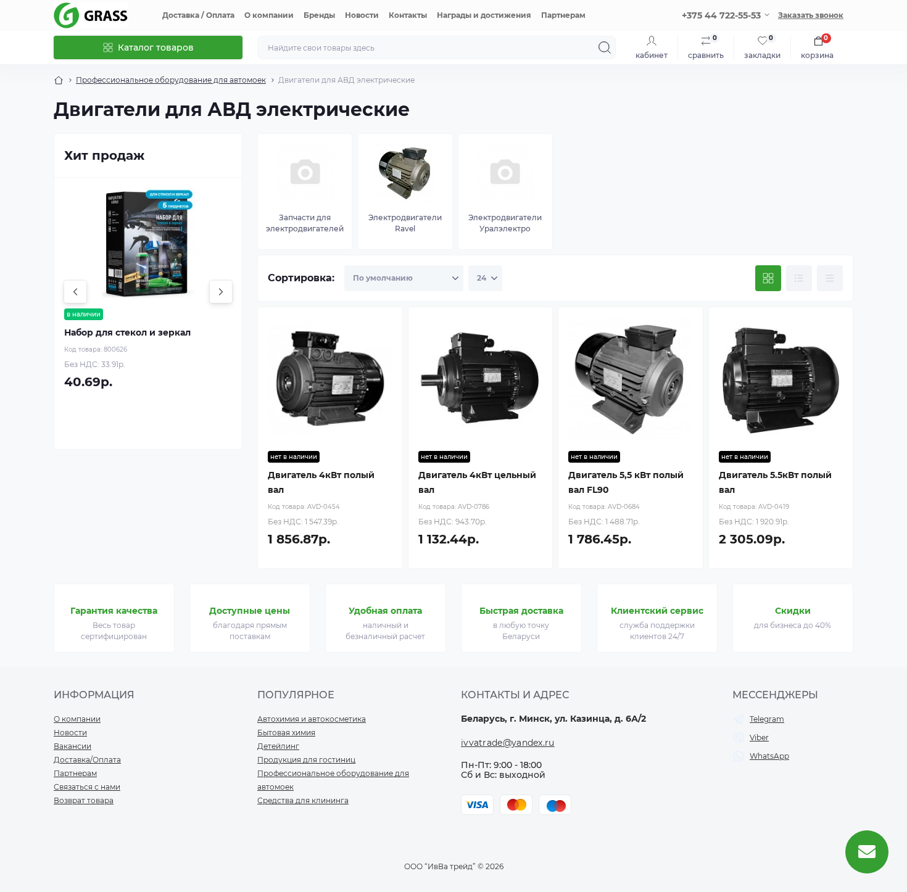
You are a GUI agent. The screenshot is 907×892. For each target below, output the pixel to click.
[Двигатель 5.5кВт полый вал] (781, 379)
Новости (362, 15)
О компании (269, 15)
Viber (759, 737)
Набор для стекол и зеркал (127, 332)
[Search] (605, 47)
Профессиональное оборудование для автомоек (171, 80)
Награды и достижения (484, 15)
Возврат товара (84, 800)
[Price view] (830, 278)
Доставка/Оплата (87, 759)
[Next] (221, 292)
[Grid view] (768, 278)
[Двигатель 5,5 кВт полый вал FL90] (630, 379)
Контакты (408, 15)
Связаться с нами (87, 786)
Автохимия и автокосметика (311, 719)
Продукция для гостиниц (306, 759)
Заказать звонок (810, 15)
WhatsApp (769, 756)
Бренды (319, 15)
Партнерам (563, 15)
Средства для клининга (303, 800)
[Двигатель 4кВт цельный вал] (480, 379)
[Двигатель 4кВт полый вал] (330, 379)
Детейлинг (278, 746)
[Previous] (75, 292)
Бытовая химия (286, 732)
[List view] (799, 278)
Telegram (767, 719)
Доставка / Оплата (198, 15)
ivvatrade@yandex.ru (508, 742)
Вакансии (72, 746)
